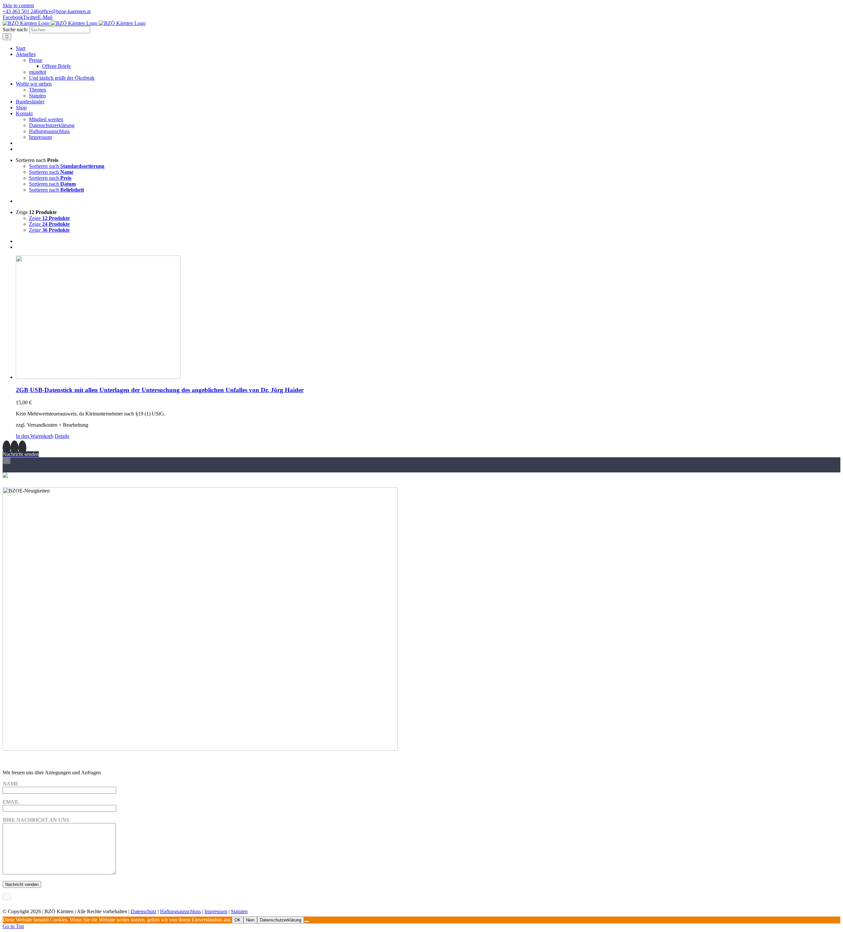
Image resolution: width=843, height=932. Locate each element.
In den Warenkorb (34, 436)
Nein (250, 920)
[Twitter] (14, 447)
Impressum (215, 911)
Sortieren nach (66, 166)
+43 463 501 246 (21, 11)
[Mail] (22, 447)
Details (62, 436)
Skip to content (18, 5)
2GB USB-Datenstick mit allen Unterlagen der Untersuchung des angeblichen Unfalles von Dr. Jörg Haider (160, 389)
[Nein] (306, 921)
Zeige (49, 218)
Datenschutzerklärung (280, 920)
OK (237, 920)
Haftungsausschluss (180, 911)
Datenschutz (143, 911)
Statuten (239, 911)
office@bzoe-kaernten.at (65, 11)
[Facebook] (7, 447)
